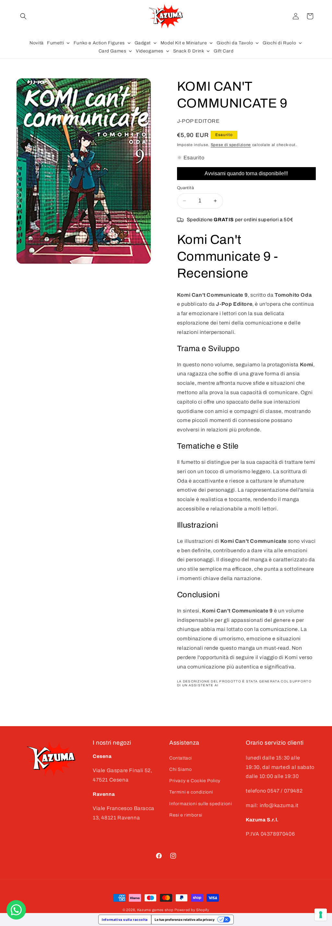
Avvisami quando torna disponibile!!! (246, 173)
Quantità (185, 188)
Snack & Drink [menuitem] (188, 51)
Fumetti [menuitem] (55, 42)
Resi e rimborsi (185, 815)
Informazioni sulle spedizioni (200, 803)
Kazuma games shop (155, 910)
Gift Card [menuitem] (223, 51)
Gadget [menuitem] (143, 42)
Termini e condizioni (191, 792)
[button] (23, 16)
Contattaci (180, 758)
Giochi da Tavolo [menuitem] (235, 42)
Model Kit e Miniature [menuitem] (183, 42)
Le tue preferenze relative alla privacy (185, 919)
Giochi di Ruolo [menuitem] (279, 42)
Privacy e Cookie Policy (194, 780)
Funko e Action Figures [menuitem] (99, 42)
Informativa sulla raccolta (125, 919)
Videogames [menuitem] (149, 51)
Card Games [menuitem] (112, 51)
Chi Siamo (180, 769)
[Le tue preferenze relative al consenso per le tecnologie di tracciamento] (320, 915)
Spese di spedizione (231, 145)
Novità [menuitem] (37, 42)
